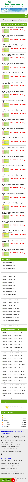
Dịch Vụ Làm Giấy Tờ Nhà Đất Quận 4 (12, 341)
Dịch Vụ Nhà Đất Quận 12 (9, 297)
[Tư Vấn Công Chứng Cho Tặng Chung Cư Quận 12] (5, 105)
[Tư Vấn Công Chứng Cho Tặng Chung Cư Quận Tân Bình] (5, 96)
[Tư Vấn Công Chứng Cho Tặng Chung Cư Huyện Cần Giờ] (5, 254)
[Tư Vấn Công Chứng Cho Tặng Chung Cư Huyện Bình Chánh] (5, 235)
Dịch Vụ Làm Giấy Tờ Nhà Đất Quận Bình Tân (14, 377)
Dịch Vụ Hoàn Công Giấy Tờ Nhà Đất (10, 466)
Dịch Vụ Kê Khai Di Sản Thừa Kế (9, 468)
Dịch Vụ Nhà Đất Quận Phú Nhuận (11, 311)
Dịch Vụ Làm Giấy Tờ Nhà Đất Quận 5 (12, 344)
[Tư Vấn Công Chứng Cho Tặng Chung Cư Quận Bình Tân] (5, 87)
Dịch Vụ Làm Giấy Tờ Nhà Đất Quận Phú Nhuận (13, 368)
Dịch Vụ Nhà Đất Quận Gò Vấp (10, 300)
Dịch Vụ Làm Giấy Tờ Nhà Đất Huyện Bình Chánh (13, 394)
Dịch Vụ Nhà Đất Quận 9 (9, 288)
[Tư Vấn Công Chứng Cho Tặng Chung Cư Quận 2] (5, 198)
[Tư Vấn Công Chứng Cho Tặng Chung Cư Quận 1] (5, 207)
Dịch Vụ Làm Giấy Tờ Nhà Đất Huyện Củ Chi (14, 398)
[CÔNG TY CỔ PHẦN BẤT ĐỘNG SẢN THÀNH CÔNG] (14, 4)
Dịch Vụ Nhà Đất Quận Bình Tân (11, 305)
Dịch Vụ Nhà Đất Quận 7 (9, 282)
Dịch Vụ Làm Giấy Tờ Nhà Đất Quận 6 (12, 347)
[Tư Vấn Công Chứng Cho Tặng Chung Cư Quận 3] (5, 189)
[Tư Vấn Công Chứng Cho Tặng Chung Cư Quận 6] (5, 161)
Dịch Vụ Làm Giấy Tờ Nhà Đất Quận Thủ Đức (14, 385)
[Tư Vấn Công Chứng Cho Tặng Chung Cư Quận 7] (5, 152)
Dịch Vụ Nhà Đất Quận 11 (9, 294)
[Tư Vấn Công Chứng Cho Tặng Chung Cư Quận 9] (5, 133)
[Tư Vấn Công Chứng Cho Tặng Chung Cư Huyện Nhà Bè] (5, 245)
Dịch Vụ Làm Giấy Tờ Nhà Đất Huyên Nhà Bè (14, 390)
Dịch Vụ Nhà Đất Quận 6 (9, 279)
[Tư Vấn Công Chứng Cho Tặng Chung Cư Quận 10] (5, 124)
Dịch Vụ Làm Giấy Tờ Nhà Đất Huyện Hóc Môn (14, 387)
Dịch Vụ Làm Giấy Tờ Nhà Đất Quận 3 (12, 338)
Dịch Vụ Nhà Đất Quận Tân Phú (11, 308)
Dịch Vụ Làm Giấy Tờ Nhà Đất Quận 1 (12, 332)
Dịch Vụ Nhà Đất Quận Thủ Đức (11, 317)
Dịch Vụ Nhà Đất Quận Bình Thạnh (11, 314)
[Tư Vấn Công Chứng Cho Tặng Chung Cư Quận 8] (5, 142)
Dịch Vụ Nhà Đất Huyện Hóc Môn (11, 320)
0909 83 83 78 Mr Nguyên (13, 449)
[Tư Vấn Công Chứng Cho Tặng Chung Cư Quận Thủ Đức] (5, 40)
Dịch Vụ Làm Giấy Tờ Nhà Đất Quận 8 (12, 350)
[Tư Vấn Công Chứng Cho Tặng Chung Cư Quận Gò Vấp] (5, 77)
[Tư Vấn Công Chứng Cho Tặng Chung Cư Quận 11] (5, 115)
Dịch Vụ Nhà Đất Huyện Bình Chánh (12, 323)
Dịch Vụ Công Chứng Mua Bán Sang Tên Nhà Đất (13, 460)
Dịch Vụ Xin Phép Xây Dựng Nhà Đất (10, 463)
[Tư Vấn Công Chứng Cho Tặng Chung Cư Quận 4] (5, 180)
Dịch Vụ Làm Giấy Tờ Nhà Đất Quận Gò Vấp (14, 364)
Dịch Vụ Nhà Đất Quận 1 (9, 262)
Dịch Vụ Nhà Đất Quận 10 (9, 291)
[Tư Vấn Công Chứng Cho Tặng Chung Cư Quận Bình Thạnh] (5, 50)
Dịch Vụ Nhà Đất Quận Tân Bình (11, 302)
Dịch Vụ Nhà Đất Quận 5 (9, 274)
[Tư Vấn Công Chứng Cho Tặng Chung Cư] (5, 31)
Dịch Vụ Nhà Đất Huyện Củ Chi (10, 326)
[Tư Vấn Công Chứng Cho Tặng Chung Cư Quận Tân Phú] (5, 68)
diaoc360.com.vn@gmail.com (13, 451)
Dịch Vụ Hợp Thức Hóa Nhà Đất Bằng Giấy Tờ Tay (13, 473)
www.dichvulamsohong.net (13, 454)
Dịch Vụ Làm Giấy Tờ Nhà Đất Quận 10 (12, 355)
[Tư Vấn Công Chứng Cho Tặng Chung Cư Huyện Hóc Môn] (5, 217)
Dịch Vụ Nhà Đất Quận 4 (9, 271)
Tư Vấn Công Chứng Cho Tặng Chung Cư (13, 27)
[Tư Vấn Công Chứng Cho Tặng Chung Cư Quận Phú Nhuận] (5, 59)
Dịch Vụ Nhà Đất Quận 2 (9, 265)
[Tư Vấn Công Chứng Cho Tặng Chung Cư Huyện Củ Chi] (5, 226)
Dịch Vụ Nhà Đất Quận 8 (9, 285)
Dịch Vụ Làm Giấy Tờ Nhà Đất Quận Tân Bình (14, 371)
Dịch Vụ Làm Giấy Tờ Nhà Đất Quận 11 (12, 358)
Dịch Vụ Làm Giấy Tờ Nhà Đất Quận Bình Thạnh (13, 381)
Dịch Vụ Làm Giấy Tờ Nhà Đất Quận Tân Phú (14, 374)
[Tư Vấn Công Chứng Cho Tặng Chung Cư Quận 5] (5, 170)
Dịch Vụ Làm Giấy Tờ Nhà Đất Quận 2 (12, 335)
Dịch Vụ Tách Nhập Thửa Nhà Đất (9, 471)
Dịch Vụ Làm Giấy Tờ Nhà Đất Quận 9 (12, 353)
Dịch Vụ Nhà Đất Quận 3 (9, 268)
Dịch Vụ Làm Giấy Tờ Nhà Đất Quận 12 (12, 361)
